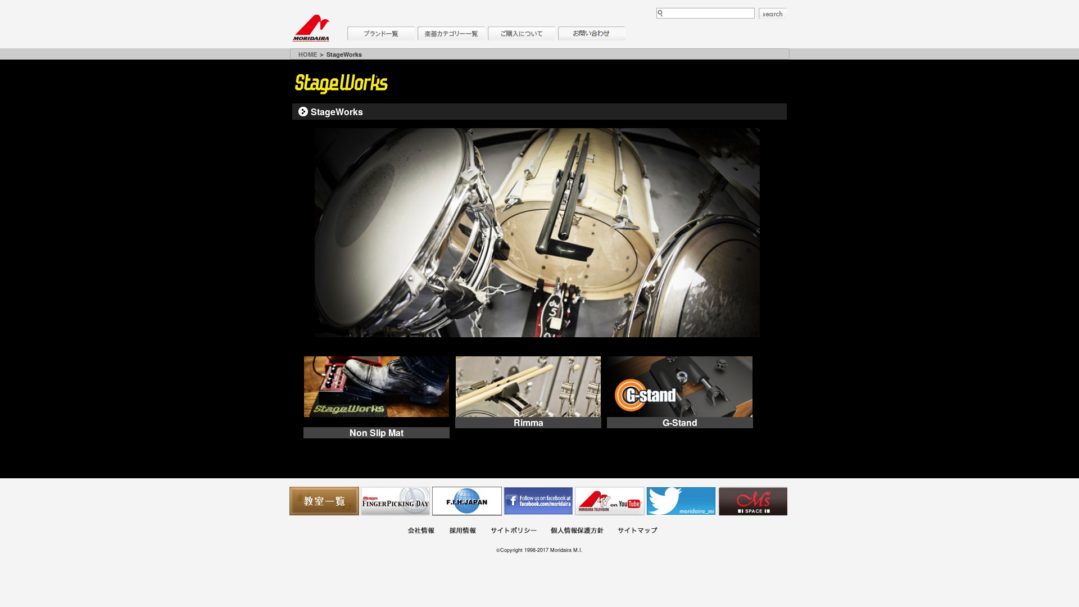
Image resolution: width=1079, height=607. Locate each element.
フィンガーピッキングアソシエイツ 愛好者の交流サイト (395, 501)
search (773, 13)
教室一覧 (324, 501)
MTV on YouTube (610, 501)
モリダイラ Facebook (538, 501)
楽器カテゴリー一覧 (451, 33)
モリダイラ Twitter (681, 501)
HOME (307, 54)
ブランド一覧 (381, 33)
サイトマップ (637, 532)
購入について (521, 33)
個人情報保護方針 (577, 532)
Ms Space (752, 501)
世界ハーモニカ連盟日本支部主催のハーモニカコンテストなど (467, 501)
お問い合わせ (591, 33)
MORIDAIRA (310, 28)
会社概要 (421, 532)
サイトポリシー (514, 532)
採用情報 (462, 532)
